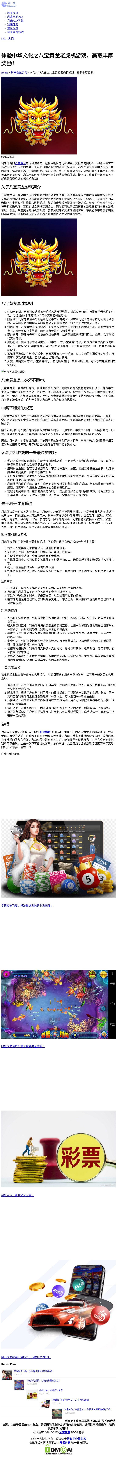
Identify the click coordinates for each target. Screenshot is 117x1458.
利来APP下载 (15, 20)
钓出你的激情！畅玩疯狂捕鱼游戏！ (44, 1380)
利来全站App (15, 16)
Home (4, 72)
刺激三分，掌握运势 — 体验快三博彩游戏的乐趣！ (88, 1409)
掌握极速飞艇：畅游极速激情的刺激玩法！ (34, 1371)
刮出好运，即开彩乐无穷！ (52, 1390)
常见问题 (12, 28)
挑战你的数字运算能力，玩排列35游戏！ (71, 1400)
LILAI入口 (7, 38)
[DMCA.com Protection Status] (58, 1453)
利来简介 (12, 13)
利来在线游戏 (15, 32)
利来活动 (12, 24)
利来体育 (64, 1432)
